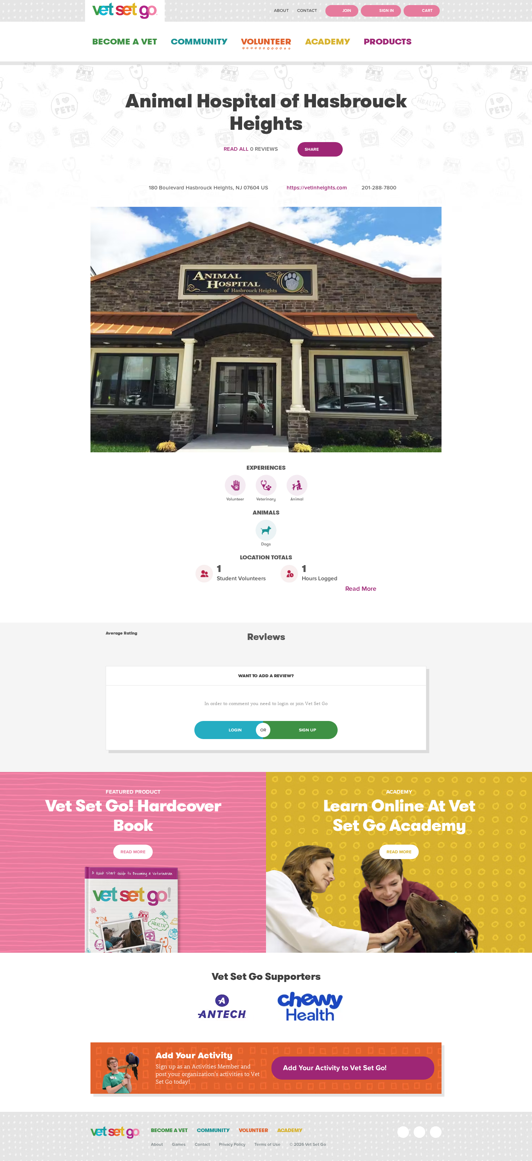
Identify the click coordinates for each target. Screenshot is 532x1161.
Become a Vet (124, 41)
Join (346, 10)
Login (235, 730)
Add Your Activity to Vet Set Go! (335, 1068)
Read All (236, 149)
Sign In (386, 10)
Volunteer (266, 41)
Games (179, 1144)
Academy (327, 41)
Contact (307, 10)
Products (387, 41)
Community (199, 41)
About (281, 10)
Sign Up (307, 730)
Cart (426, 10)
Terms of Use (267, 1144)
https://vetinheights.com (317, 187)
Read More (362, 589)
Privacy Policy (232, 1144)
